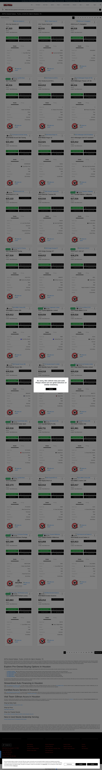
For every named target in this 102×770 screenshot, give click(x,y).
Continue (51, 389)
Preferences (69, 764)
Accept (92, 764)
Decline (80, 764)
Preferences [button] (15, 765)
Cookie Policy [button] (44, 764)
